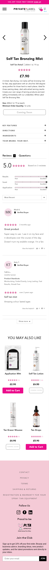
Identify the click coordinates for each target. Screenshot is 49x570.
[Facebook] (25, 512)
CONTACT (24, 472)
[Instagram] (18, 512)
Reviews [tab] (9, 155)
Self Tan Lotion (36, 374)
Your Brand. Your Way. (16, 141)
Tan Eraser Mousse (13, 430)
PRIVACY (24, 478)
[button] (24, 70)
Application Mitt (13, 374)
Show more (23, 321)
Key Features (10, 125)
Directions (9, 130)
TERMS (24, 483)
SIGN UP (37, 2)
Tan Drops (36, 430)
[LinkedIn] (30, 512)
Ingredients (9, 136)
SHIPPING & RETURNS (24, 489)
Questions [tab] (25, 155)
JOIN (42, 559)
